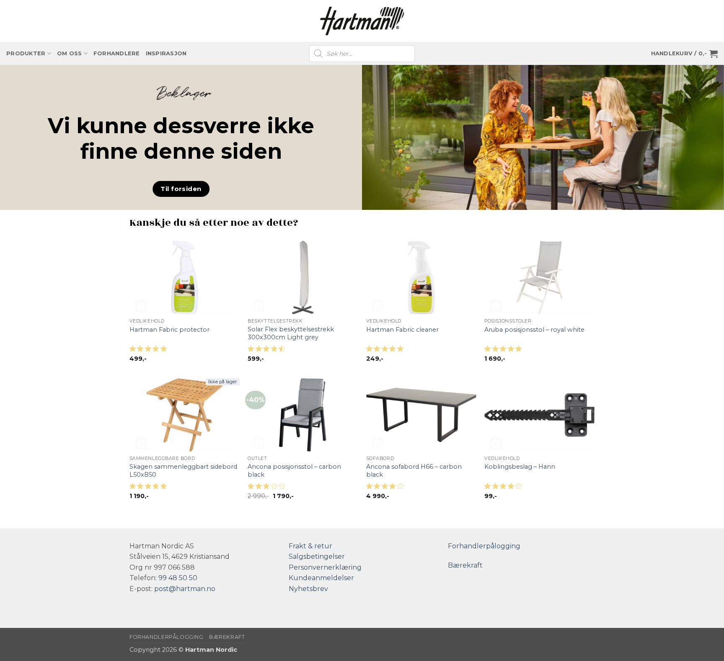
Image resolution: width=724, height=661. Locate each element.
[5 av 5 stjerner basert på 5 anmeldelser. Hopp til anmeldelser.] (149, 488)
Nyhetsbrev (308, 589)
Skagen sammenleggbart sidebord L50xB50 (183, 470)
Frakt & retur (310, 546)
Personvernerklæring (325, 567)
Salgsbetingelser (317, 556)
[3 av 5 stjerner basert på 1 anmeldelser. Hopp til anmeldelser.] (268, 488)
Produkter (25, 53)
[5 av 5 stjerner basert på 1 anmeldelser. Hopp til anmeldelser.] (149, 351)
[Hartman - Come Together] (362, 21)
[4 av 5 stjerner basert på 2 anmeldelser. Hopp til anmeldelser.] (386, 488)
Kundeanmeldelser (321, 578)
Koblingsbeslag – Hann (519, 466)
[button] (684, 53)
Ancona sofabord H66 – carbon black (414, 470)
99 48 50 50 (177, 578)
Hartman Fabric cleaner (402, 329)
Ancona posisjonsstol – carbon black (294, 470)
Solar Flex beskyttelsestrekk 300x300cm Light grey (291, 333)
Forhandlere (116, 53)
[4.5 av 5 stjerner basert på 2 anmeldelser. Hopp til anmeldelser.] (268, 351)
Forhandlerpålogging (484, 546)
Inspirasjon (166, 53)
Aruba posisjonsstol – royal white (534, 329)
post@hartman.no (184, 589)
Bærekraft (465, 565)
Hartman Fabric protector (169, 329)
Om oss (69, 53)
